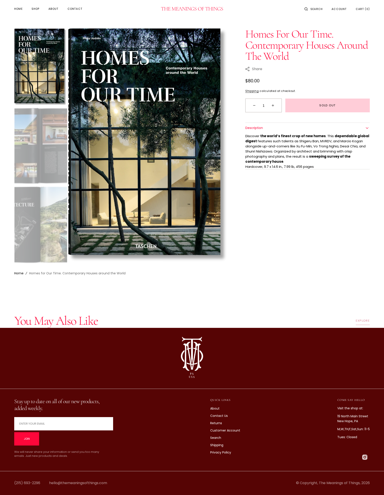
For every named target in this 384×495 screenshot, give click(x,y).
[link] (192, 358)
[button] (313, 9)
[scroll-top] (374, 485)
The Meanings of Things (339, 482)
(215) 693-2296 (27, 482)
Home (19, 273)
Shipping (252, 91)
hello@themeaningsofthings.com (78, 482)
